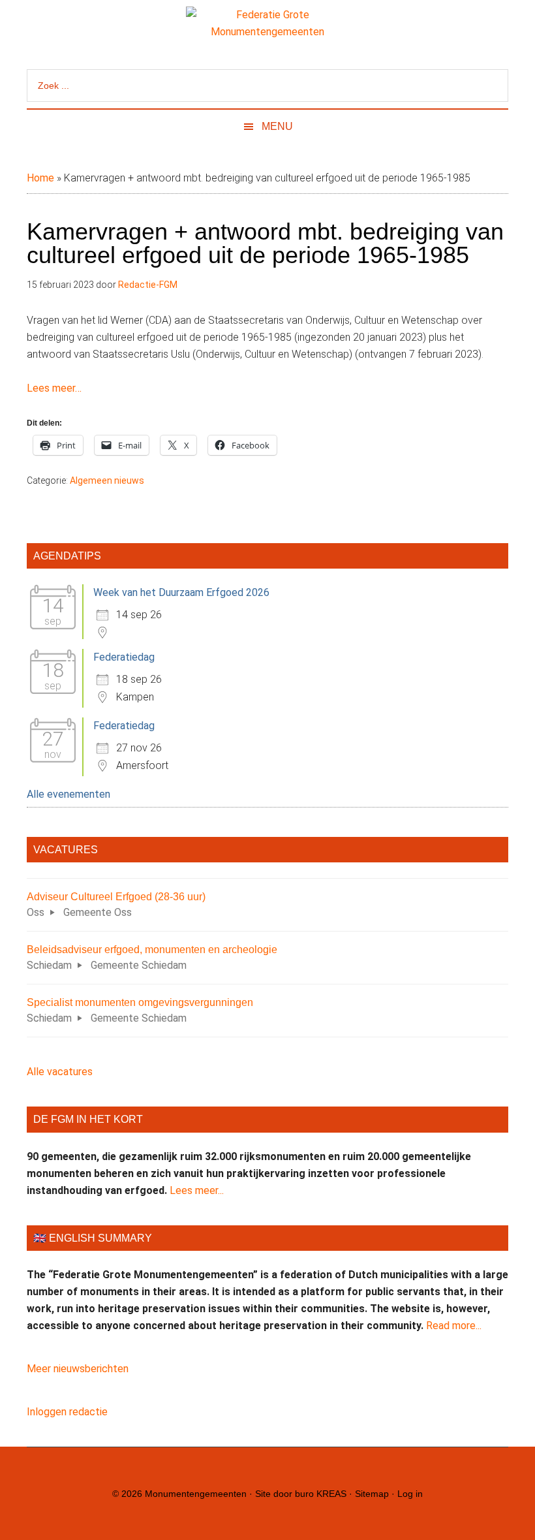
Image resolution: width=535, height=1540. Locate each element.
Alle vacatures (60, 1071)
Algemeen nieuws (107, 480)
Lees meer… (54, 388)
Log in (410, 1493)
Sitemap (372, 1493)
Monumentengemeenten (196, 1493)
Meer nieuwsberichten (78, 1368)
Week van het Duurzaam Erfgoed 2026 (181, 592)
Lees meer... (197, 1190)
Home (40, 178)
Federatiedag (124, 657)
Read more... (454, 1325)
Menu (277, 126)
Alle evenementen (68, 794)
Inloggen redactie (67, 1412)
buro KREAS (320, 1493)
